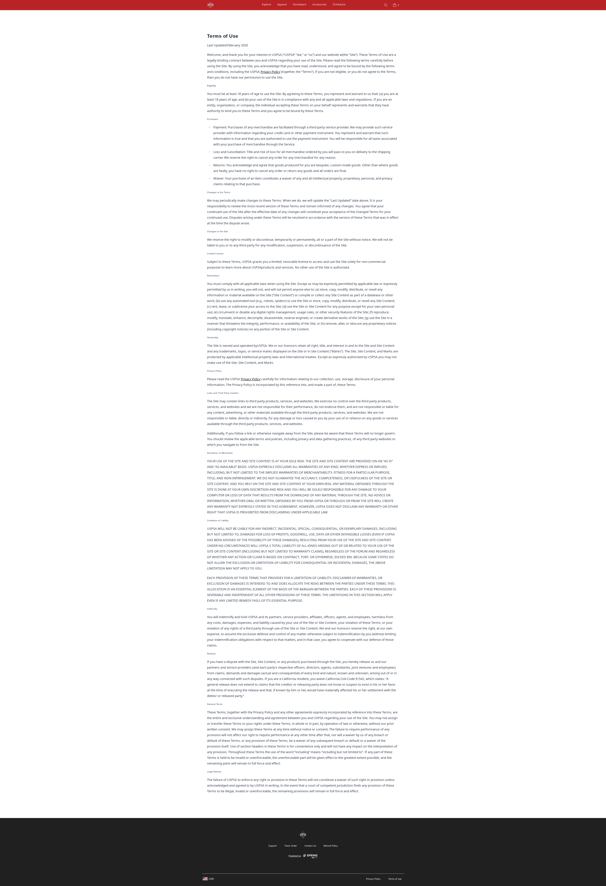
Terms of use (394, 878)
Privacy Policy (270, 72)
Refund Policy (331, 845)
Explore (266, 4)
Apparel (282, 4)
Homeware (299, 4)
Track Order (290, 845)
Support (272, 845)
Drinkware (339, 4)
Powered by (295, 855)
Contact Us (310, 845)
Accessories (319, 4)
